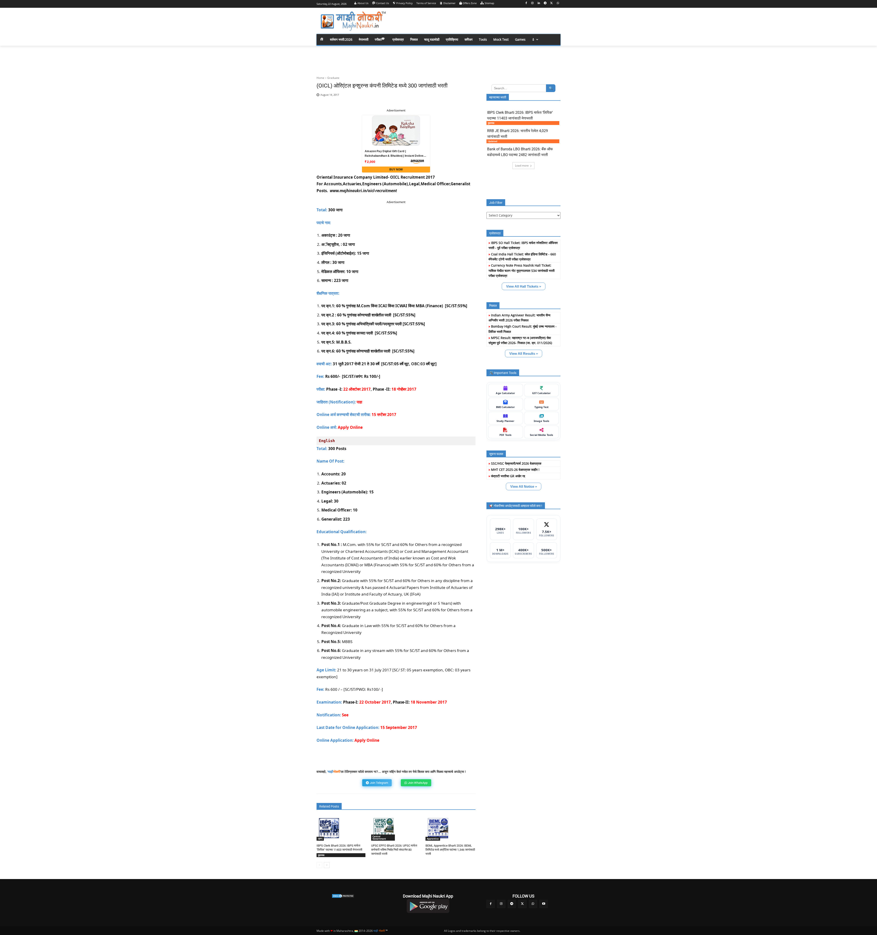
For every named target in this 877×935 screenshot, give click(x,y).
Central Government (379, 837)
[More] (469, 97)
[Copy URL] (458, 97)
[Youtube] (543, 904)
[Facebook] (526, 3)
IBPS (320, 838)
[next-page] (327, 865)
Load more (522, 165)
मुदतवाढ (321, 855)
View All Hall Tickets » (523, 286)
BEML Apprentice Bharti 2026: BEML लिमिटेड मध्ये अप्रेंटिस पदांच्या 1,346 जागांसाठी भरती (450, 850)
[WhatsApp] (557, 3)
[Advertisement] (475, 20)
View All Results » (523, 353)
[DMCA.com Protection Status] (343, 896)
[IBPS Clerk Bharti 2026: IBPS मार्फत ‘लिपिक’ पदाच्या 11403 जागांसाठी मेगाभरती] (329, 828)
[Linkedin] (539, 3)
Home (320, 78)
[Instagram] (532, 3)
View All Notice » (523, 486)
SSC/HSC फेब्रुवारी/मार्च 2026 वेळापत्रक (516, 463)
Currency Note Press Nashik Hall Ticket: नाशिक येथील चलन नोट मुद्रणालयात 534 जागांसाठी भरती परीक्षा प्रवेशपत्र (522, 270)
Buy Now (396, 169)
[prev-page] (319, 865)
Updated (492, 141)
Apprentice (433, 838)
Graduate (333, 78)
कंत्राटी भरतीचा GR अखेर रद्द (508, 476)
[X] (551, 3)
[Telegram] (545, 3)
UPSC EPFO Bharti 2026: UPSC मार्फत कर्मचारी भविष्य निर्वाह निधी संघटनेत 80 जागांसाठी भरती (394, 850)
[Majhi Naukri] (353, 21)
